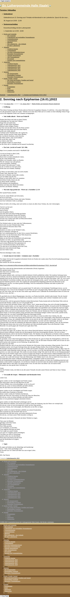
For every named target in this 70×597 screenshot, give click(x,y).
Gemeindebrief (11, 50)
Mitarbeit (9, 42)
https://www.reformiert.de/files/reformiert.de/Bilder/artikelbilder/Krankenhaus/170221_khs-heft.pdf (28, 265)
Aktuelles (6, 47)
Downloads (10, 59)
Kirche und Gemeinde (10, 34)
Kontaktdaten (11, 87)
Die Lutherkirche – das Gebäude (16, 44)
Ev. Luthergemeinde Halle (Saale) (25, 5)
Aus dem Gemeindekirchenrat (16, 52)
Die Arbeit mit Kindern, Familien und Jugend (20, 80)
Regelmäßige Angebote (14, 75)
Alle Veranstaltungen (13, 57)
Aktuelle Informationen (14, 55)
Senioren (6, 72)
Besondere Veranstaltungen (15, 54)
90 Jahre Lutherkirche (13, 45)
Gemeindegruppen (12, 39)
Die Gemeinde (11, 36)
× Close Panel (4, 596)
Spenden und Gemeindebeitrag (16, 60)
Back (6, 538)
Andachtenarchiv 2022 (13, 67)
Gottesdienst (8, 14)
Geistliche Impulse (12, 49)
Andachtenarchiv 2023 (13, 65)
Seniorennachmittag (11, 24)
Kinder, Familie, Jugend (10, 78)
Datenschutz (10, 92)
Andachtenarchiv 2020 (13, 70)
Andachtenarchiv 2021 (13, 68)
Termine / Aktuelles (8, 10)
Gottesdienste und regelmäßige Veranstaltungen (21, 37)
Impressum (10, 90)
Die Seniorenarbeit (12, 73)
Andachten (7, 62)
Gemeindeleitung (12, 40)
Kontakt (6, 85)
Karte (8, 88)
